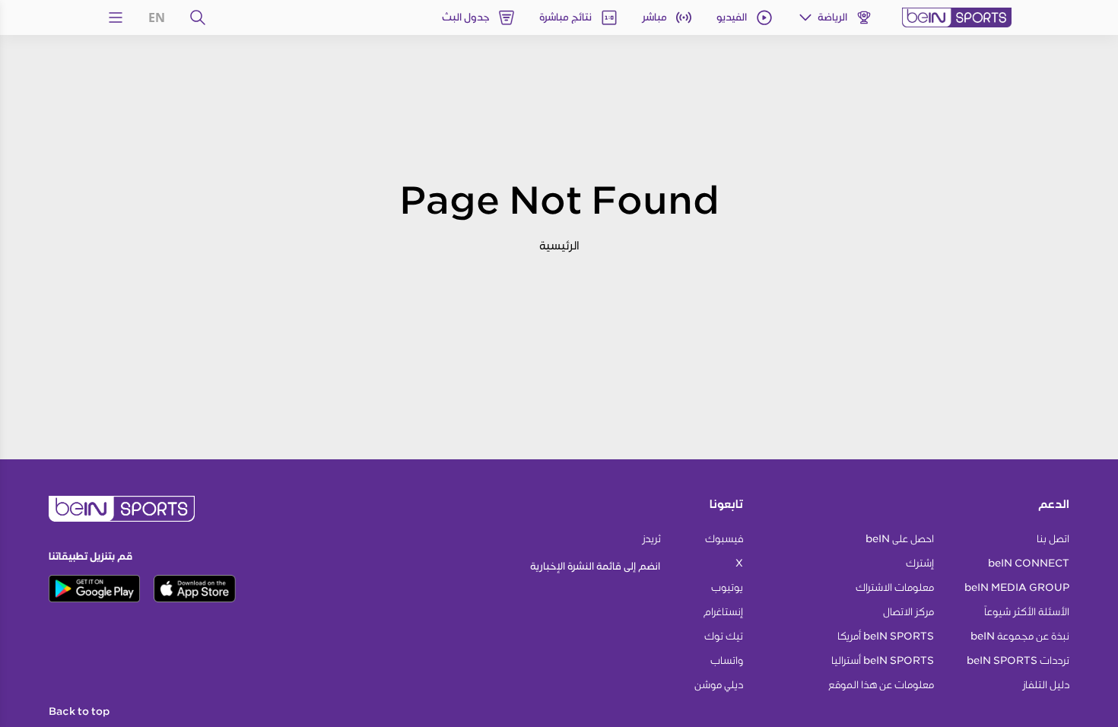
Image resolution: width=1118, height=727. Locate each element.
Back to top (79, 712)
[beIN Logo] (957, 17)
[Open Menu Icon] (115, 17)
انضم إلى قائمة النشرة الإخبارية (595, 566)
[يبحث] (198, 17)
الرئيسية (559, 245)
